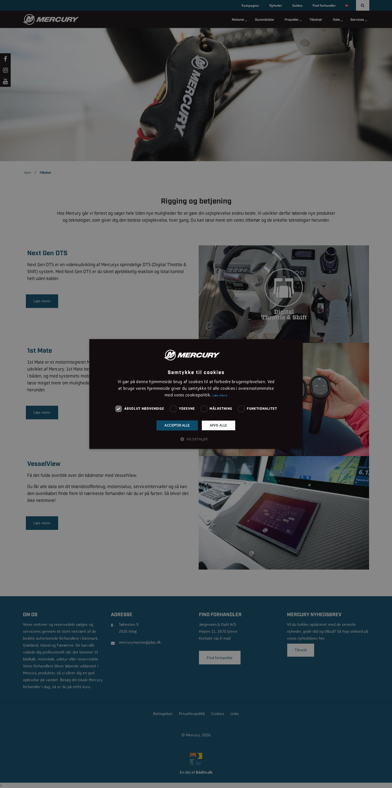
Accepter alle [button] (177, 425)
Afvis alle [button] (218, 425)
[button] (195, 439)
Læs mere (220, 395)
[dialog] (196, 394)
